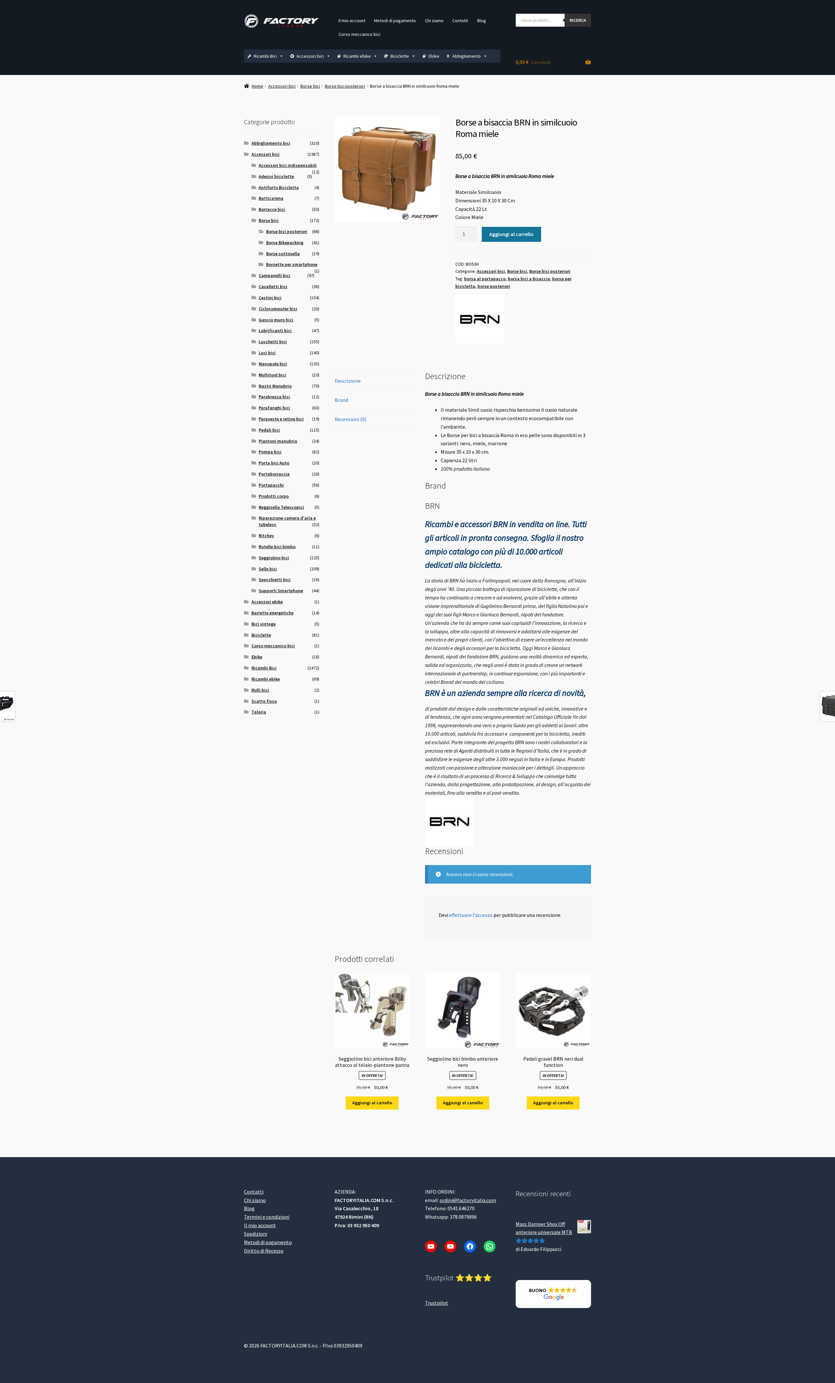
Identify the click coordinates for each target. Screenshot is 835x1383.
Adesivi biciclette (276, 176)
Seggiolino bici (274, 558)
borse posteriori (494, 286)
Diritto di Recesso (263, 1250)
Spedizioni (255, 1233)
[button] (553, 1294)
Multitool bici (272, 375)
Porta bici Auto (274, 463)
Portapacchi (271, 485)
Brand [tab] (341, 400)
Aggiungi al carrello (511, 234)
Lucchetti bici (273, 342)
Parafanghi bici (274, 408)
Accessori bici (310, 56)
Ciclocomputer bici (278, 309)
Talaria (258, 712)
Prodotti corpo (274, 496)
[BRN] (479, 319)
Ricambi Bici (265, 56)
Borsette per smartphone (291, 264)
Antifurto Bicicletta (279, 187)
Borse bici (310, 86)
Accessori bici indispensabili (288, 165)
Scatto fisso (264, 701)
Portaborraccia (274, 474)
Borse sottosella (283, 254)
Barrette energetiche (272, 613)
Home (257, 86)
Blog (481, 20)
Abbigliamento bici (270, 143)
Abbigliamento (466, 56)
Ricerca (577, 20)
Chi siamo (434, 20)
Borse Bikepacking (284, 242)
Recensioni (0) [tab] (350, 419)
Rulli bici (260, 690)
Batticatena (271, 198)
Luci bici (267, 353)
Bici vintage (263, 624)
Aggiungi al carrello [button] (372, 1103)
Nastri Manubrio (275, 386)
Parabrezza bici (274, 397)
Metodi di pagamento (395, 20)
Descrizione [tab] (348, 380)
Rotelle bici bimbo (277, 547)
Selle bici (268, 569)
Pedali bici (269, 430)
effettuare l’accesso (471, 915)
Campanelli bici (274, 275)
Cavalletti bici (273, 286)
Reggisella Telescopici (281, 507)
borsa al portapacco (485, 279)
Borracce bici (272, 209)
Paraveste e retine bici (281, 419)
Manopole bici (273, 364)
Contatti (460, 20)
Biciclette (399, 56)
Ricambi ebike (357, 56)
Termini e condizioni (266, 1217)
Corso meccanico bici (359, 34)
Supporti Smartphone (281, 591)
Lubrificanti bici (275, 330)
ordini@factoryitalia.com (468, 1200)
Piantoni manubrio (278, 441)
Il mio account (352, 20)
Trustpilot (436, 1303)
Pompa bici (270, 452)
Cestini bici (270, 298)
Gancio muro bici (276, 320)
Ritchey (266, 535)
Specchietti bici (275, 579)
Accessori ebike (267, 602)
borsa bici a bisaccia (529, 279)
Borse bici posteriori (345, 86)
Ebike (434, 56)
